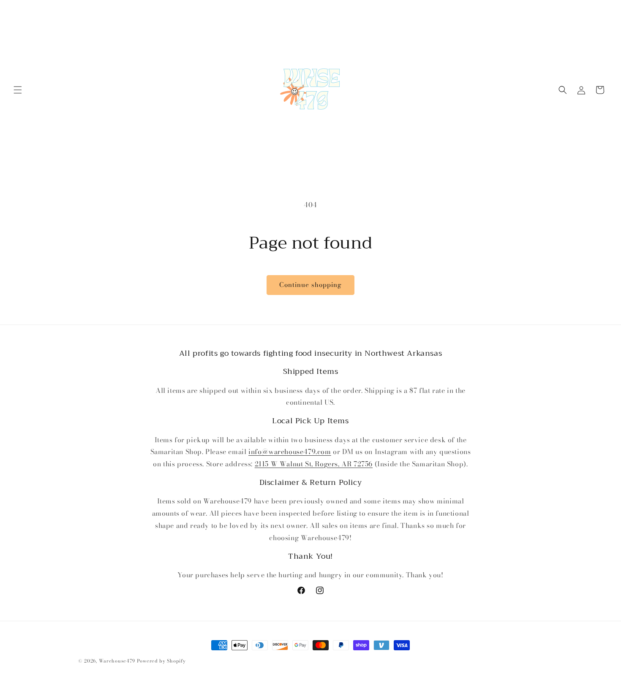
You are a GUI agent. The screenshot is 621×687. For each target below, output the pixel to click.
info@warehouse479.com (289, 451)
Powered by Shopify (161, 660)
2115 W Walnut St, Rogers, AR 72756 (314, 464)
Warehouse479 (117, 660)
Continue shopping (310, 284)
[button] (17, 90)
